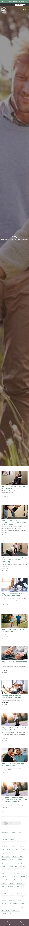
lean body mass (20, 869)
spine (3, 900)
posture (4, 890)
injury (3, 866)
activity (4, 836)
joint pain (22, 866)
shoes (18, 893)
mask (11, 873)
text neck (13, 907)
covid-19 (17, 849)
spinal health (20, 896)
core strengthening (6, 849)
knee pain (10, 869)
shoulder (4, 896)
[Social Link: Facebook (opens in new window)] (24, 4)
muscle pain (14, 876)
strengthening (13, 903)
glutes (10, 863)
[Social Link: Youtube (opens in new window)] (27, 4)
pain (3, 886)
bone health (5, 846)
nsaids (3, 883)
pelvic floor (10, 886)
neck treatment (16, 880)
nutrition (11, 883)
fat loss (14, 856)
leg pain (4, 873)
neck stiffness (5, 880)
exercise (14, 832)
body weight (21, 842)
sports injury (11, 900)
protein (11, 890)
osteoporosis (20, 883)
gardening (20, 859)
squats (20, 900)
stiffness (4, 903)
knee (3, 869)
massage (18, 873)
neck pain (23, 876)
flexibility (12, 859)
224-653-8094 (18, 4)
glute (3, 863)
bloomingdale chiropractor (8, 842)
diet (20, 832)
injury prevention (13, 866)
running (4, 893)
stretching (4, 907)
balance (12, 839)
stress (22, 903)
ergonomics (5, 832)
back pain (4, 839)
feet (21, 856)
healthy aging (18, 863)
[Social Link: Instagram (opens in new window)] (25, 4)
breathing (14, 846)
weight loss (15, 910)
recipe (18, 890)
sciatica (11, 893)
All (10, 836)
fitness (4, 859)
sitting (11, 896)
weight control (5, 910)
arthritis (16, 836)
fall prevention (5, 856)
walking (21, 907)
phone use (19, 886)
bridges (22, 846)
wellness (4, 913)
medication (4, 876)
